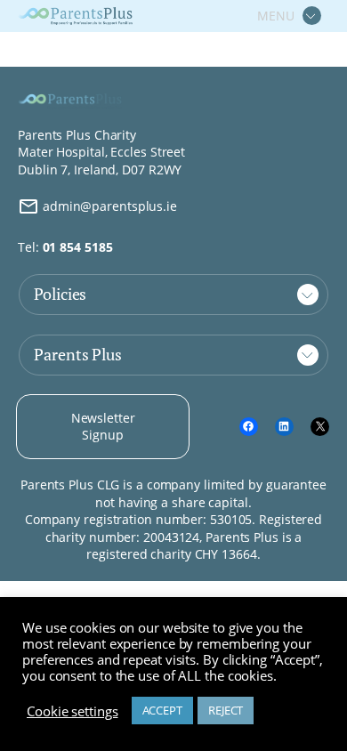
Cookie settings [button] (72, 711)
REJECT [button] (225, 710)
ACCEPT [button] (162, 710)
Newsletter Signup (103, 426)
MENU (276, 15)
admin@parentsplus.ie (108, 206)
